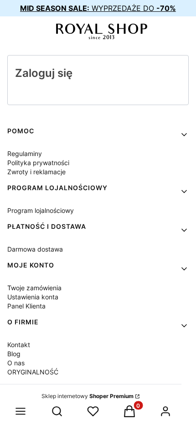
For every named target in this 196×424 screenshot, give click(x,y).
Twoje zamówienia (34, 288)
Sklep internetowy (87, 396)
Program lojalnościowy (40, 210)
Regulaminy (24, 153)
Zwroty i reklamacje (36, 172)
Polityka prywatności (38, 163)
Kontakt (18, 344)
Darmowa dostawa (35, 249)
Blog (14, 354)
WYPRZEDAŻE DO (98, 8)
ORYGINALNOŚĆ (32, 372)
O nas (16, 363)
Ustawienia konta (32, 297)
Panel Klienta (26, 306)
